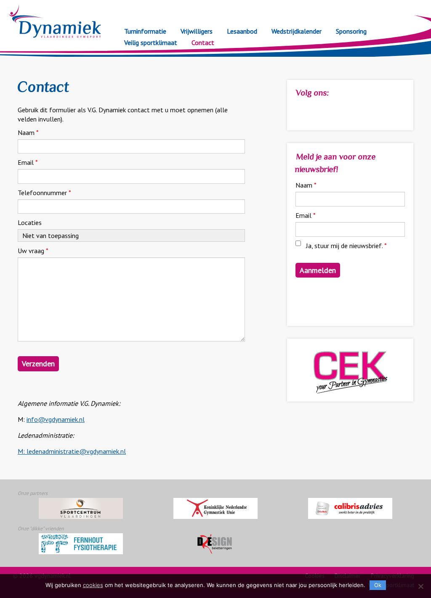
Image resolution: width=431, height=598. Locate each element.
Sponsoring (351, 31)
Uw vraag (33, 250)
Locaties (30, 222)
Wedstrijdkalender (296, 31)
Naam (28, 132)
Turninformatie (145, 31)
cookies (93, 585)
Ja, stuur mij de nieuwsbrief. (346, 245)
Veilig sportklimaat (150, 42)
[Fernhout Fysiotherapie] (81, 543)
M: (22, 451)
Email (28, 162)
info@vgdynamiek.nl (56, 419)
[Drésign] (215, 543)
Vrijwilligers (197, 31)
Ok (377, 585)
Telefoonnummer (44, 192)
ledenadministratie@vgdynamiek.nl (76, 451)
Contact (203, 42)
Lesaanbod (242, 31)
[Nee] (420, 586)
